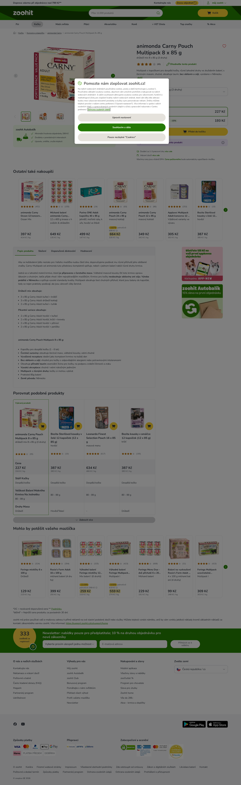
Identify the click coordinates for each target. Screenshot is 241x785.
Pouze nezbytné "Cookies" (122, 137)
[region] (122, 111)
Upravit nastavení (121, 117)
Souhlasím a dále (121, 127)
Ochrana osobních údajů (99, 109)
